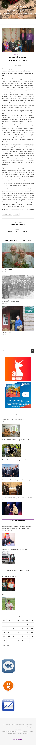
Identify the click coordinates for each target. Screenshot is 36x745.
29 (22, 640)
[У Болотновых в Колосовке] (8, 603)
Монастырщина (7, 214)
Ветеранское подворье (9, 576)
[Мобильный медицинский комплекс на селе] (8, 558)
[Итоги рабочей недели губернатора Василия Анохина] (11, 450)
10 (32, 628)
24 (32, 636)
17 (32, 632)
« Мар (3, 645)
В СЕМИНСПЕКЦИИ (8, 333)
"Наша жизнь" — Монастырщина (18, 8)
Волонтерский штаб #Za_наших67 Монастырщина (18, 480)
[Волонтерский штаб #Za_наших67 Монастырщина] (12, 488)
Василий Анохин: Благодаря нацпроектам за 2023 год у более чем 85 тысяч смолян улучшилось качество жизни (17, 528)
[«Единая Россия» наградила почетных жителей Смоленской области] (12, 508)
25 (4, 640)
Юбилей (16, 214)
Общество (18, 54)
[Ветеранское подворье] (8, 585)
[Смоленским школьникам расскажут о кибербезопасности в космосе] (11, 430)
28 (18, 640)
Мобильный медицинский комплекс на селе (15, 549)
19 (9, 636)
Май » (8, 645)
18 (4, 636)
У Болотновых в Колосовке (10, 595)
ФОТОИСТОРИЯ (7, 269)
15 (22, 632)
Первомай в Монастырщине (12, 301)
